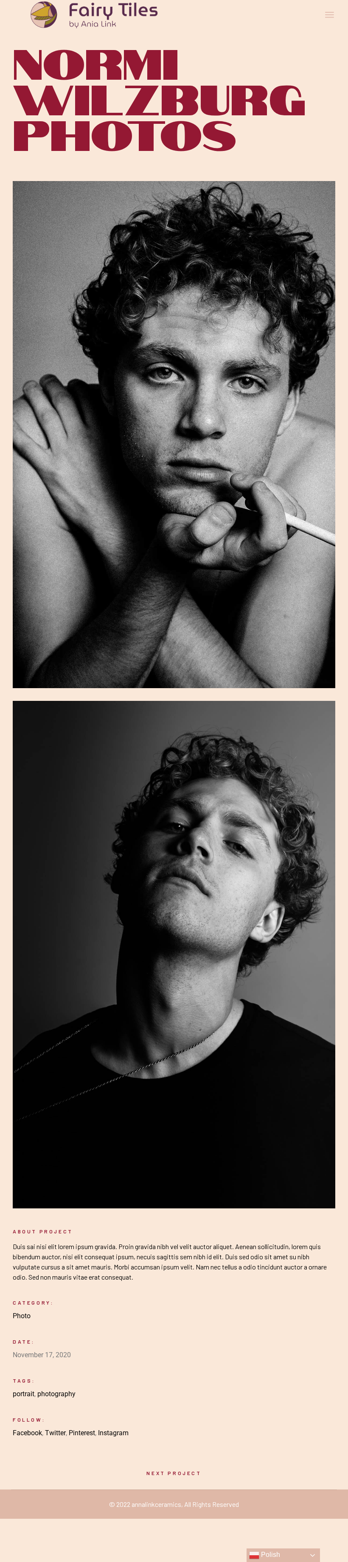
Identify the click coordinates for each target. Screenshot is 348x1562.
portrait (23, 1394)
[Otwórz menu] (329, 15)
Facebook (27, 1433)
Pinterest (82, 1433)
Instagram (113, 1433)
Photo (22, 1316)
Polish (269, 1554)
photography (56, 1394)
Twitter (55, 1433)
